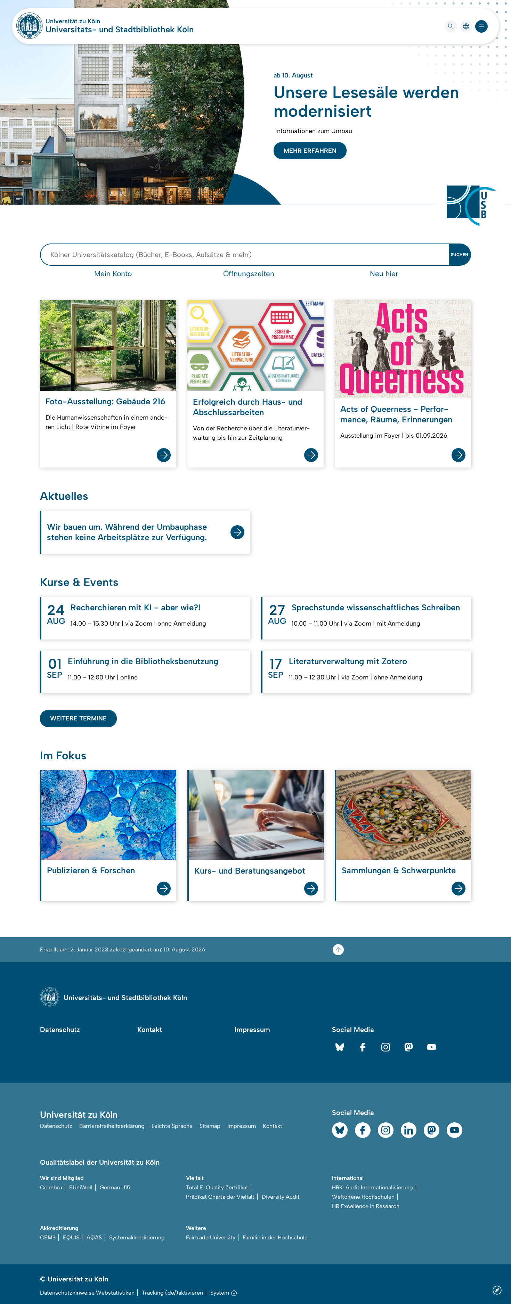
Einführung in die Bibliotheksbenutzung (143, 661)
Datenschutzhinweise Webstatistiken (87, 1292)
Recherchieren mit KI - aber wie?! (136, 607)
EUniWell (80, 1187)
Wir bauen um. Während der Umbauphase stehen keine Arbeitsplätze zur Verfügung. (127, 532)
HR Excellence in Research (365, 1206)
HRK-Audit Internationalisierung (372, 1187)
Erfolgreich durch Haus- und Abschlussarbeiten (247, 407)
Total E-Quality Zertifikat (217, 1187)
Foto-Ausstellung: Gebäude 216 (105, 401)
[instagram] (386, 1047)
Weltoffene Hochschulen (363, 1197)
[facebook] (363, 1047)
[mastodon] (408, 1047)
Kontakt (149, 1029)
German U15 (115, 1187)
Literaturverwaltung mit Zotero (348, 661)
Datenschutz (60, 1029)
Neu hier (384, 273)
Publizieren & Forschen (91, 870)
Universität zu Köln (93, 21)
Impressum (252, 1029)
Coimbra (51, 1187)
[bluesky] (340, 1047)
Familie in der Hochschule (275, 1237)
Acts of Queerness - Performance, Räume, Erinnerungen (396, 414)
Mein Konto (113, 273)
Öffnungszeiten (248, 273)
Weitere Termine (78, 718)
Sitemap (210, 1126)
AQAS (94, 1237)
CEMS (48, 1237)
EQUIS (71, 1237)
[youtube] (431, 1047)
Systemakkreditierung (137, 1237)
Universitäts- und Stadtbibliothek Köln (120, 29)
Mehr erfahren (310, 151)
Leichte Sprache (172, 1126)
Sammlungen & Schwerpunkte (399, 870)
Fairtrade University (210, 1237)
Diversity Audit (281, 1197)
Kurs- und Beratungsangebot (249, 871)
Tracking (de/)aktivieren (172, 1292)
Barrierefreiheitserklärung (112, 1126)
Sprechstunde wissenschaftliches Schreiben (376, 607)
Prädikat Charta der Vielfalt (220, 1197)
